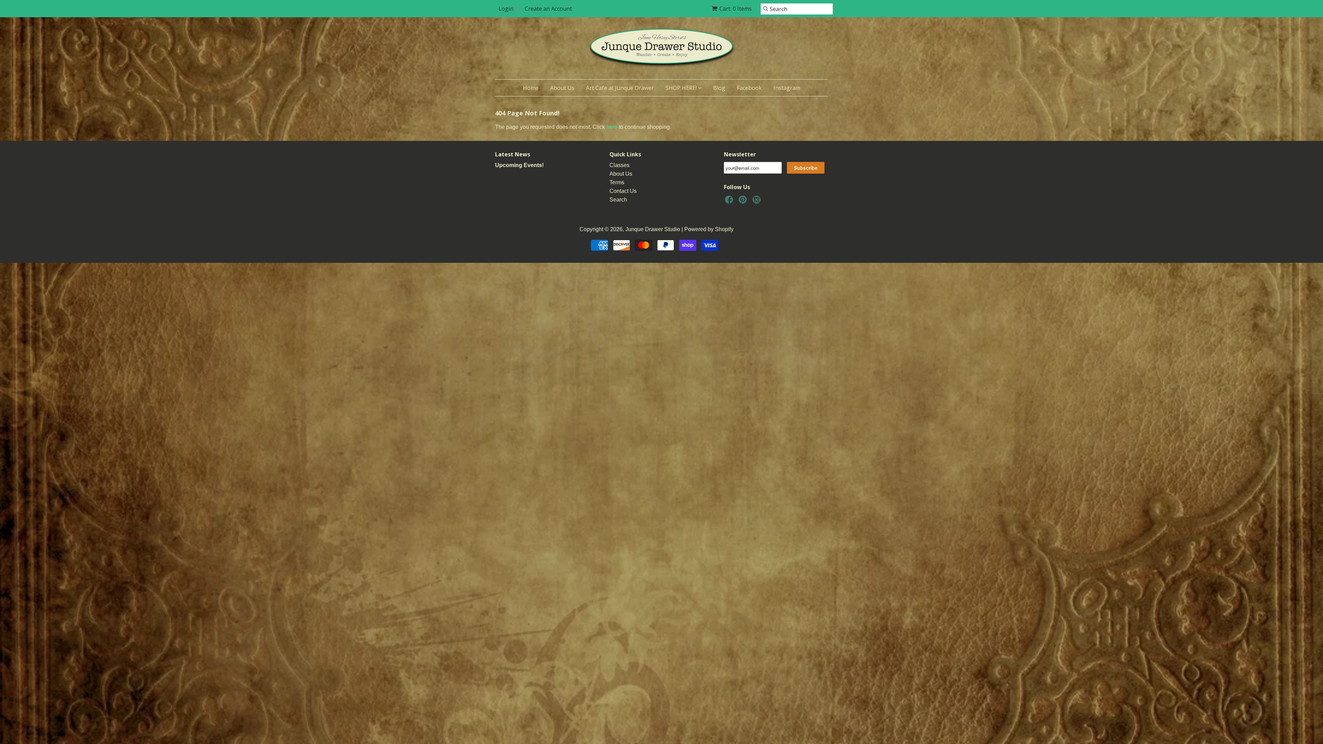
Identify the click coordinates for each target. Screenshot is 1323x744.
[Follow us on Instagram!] (757, 202)
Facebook (749, 88)
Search (618, 200)
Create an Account (548, 8)
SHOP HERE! (682, 88)
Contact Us (623, 191)
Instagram (786, 88)
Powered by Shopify (709, 229)
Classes (619, 165)
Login (506, 8)
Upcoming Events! (519, 165)
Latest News (512, 154)
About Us (562, 88)
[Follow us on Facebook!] (730, 202)
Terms (616, 182)
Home (531, 88)
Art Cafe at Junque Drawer (620, 88)
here (611, 127)
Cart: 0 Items (735, 8)
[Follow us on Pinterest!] (744, 202)
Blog (719, 88)
